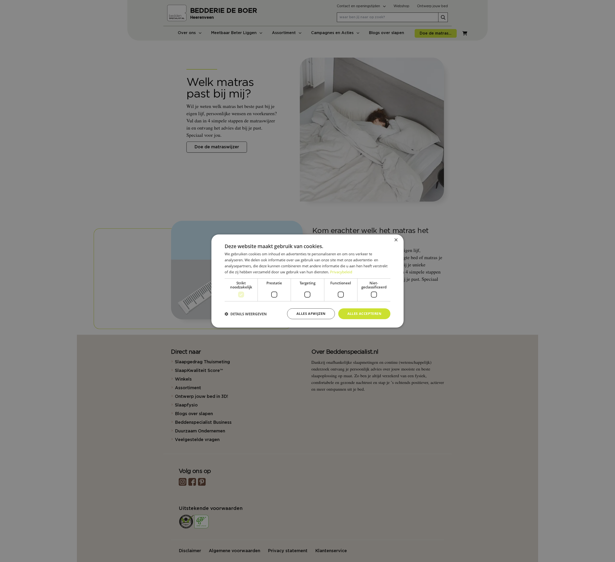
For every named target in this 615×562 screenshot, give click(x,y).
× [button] (396, 240)
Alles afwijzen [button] (311, 313)
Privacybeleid (341, 271)
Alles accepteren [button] (364, 313)
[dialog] (307, 281)
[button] (246, 314)
